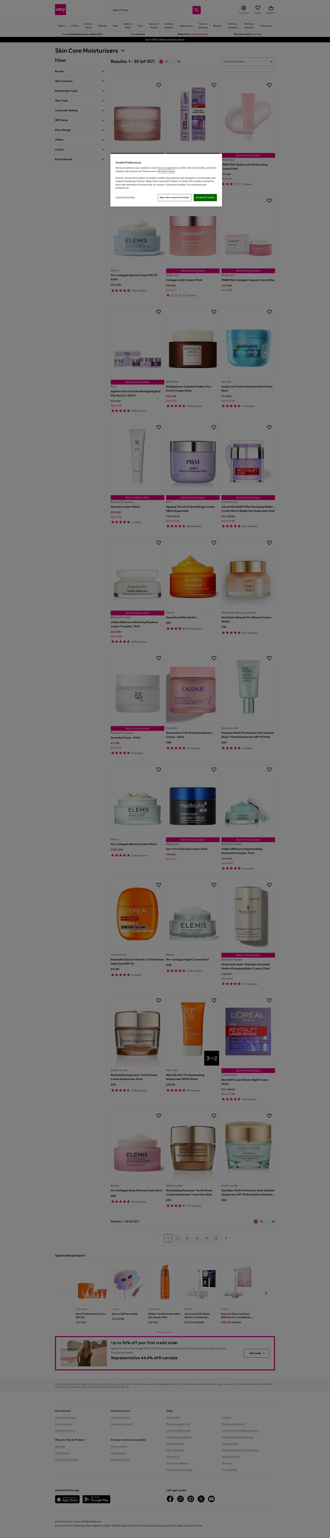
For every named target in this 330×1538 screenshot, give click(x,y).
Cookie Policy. (166, 171)
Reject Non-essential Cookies (174, 197)
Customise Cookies (125, 197)
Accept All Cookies (205, 197)
